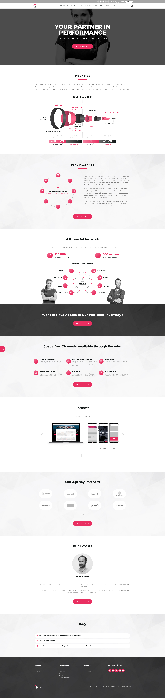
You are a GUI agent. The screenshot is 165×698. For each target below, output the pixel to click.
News (85, 670)
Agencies (83, 5)
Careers (37, 670)
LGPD (127, 686)
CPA (130, 686)
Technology (107, 5)
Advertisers (74, 5)
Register (121, 1)
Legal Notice (107, 686)
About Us (116, 5)
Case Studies (87, 672)
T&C (112, 686)
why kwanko (81, 46)
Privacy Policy (117, 686)
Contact (129, 1)
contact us (81, 216)
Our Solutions (64, 5)
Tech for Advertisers (65, 677)
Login (114, 1)
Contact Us (38, 672)
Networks (98, 5)
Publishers (90, 5)
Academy (122, 5)
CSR (128, 5)
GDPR (123, 686)
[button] (131, 6)
